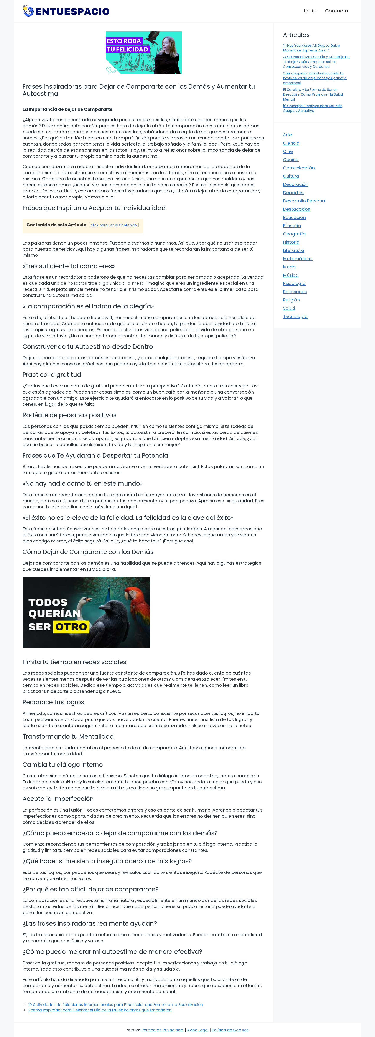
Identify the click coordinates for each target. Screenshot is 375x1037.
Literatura (293, 250)
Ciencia (291, 143)
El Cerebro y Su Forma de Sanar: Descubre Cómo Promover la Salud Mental (313, 94)
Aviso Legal (198, 1030)
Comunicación (299, 168)
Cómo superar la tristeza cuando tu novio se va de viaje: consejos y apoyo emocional (315, 78)
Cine (288, 151)
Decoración (295, 184)
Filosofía (292, 226)
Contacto (336, 10)
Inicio (310, 10)
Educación (294, 217)
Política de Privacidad (162, 1030)
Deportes (293, 193)
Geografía (294, 234)
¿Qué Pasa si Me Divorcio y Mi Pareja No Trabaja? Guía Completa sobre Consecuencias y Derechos (316, 61)
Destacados (296, 209)
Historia (291, 242)
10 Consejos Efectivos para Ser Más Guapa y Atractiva (312, 108)
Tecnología (295, 316)
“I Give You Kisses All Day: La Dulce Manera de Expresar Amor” (311, 48)
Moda (289, 267)
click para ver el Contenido (114, 225)
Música (290, 275)
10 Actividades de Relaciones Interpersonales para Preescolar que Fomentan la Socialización (115, 1004)
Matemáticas (298, 259)
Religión (291, 300)
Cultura (291, 176)
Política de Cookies (230, 1030)
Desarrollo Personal (304, 201)
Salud (289, 308)
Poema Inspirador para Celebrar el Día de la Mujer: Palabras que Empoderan (100, 1010)
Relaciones (295, 292)
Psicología (294, 283)
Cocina (291, 160)
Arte (287, 135)
